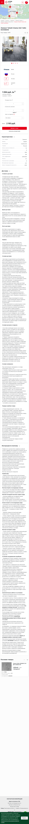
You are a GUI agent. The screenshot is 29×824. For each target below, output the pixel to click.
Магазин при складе (14, 806)
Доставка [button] (5, 171)
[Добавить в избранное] (25, 33)
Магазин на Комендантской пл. (14, 803)
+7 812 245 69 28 (17, 811)
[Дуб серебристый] (7, 666)
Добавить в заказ (14, 128)
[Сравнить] (27, 33)
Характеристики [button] (7, 136)
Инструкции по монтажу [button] (10, 445)
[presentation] (24, 660)
